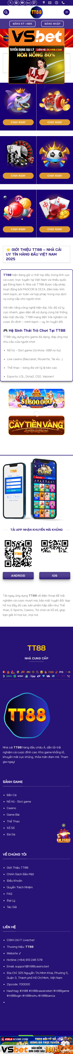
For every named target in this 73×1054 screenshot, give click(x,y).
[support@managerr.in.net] (50, 2)
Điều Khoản (14, 880)
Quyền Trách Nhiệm (20, 887)
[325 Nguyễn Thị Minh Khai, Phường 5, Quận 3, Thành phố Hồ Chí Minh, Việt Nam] (44, 2)
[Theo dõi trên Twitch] (34, 2)
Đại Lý (11, 900)
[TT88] (36, 12)
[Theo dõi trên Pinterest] (16, 2)
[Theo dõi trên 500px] (28, 2)
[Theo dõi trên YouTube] (22, 2)
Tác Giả (12, 907)
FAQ (9, 894)
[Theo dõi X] (10, 2)
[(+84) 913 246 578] (64, 2)
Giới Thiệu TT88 (17, 867)
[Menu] (67, 12)
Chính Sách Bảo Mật (20, 874)
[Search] (6, 12)
